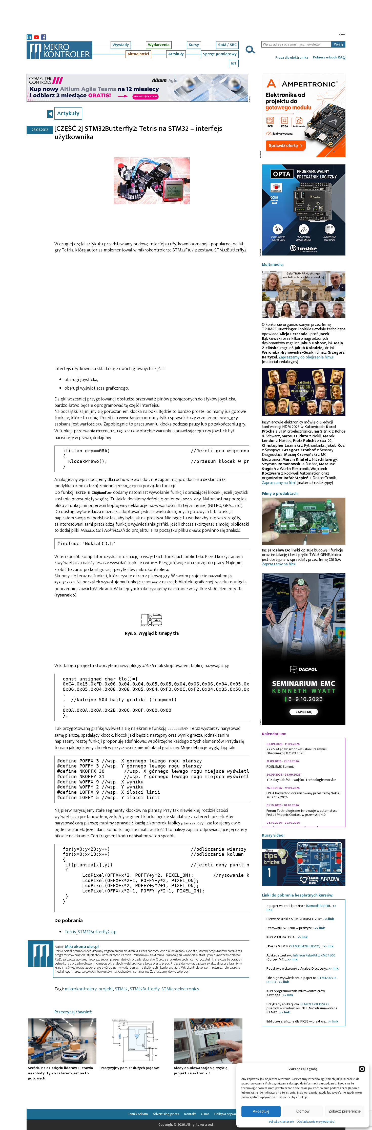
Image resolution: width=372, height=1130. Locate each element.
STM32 (121, 989)
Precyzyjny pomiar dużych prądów (130, 1068)
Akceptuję (261, 1111)
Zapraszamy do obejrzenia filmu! (306, 357)
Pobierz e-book (329, 57)
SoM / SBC (227, 44)
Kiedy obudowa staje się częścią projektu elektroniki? (201, 1070)
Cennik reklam (138, 1114)
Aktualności (138, 54)
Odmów (302, 1111)
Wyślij (338, 44)
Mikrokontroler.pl (82, 946)
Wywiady (121, 44)
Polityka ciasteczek (281, 1121)
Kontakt (190, 1114)
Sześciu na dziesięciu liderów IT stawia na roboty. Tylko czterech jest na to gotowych (60, 1073)
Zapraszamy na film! (279, 482)
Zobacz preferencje (345, 1111)
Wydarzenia (159, 44)
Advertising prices (166, 1114)
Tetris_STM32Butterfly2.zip (90, 932)
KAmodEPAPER (318, 906)
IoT (234, 63)
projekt (105, 989)
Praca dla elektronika (291, 58)
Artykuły (176, 54)
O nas (205, 1114)
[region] (303, 782)
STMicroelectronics (180, 989)
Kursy (194, 44)
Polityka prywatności (229, 1114)
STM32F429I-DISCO (304, 946)
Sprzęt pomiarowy (220, 54)
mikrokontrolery (80, 989)
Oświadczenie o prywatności (316, 1121)
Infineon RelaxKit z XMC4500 (314, 955)
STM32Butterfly (144, 989)
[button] (361, 1069)
